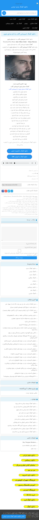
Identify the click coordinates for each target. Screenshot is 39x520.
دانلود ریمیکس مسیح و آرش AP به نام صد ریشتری (22, 425)
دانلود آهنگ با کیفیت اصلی (19, 151)
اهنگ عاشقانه (34, 204)
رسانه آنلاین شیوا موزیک (8, 209)
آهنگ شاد (34, 28)
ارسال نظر (34, 179)
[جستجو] (4, 13)
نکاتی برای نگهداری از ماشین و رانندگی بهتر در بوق (22, 333)
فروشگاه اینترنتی (29, 490)
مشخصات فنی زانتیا (30, 322)
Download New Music (17, 196)
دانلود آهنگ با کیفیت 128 (19, 157)
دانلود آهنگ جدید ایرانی (32, 208)
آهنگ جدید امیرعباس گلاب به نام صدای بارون (27, 199)
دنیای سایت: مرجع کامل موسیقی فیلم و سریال (23, 307)
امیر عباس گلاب (33, 203)
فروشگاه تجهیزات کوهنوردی (25, 480)
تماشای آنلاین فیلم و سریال (25, 465)
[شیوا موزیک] (19, 4)
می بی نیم (31, 470)
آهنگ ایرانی (22, 19)
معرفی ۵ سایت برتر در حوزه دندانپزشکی (25, 373)
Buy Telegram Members (29, 442)
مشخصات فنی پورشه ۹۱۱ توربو (27, 325)
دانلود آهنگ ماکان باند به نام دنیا (27, 416)
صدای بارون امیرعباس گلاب (31, 211)
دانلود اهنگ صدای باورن (14, 208)
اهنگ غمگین (27, 204)
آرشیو (35, 170)
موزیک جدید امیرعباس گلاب (30, 214)
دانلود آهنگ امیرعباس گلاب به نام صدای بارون (20, 34)
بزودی (26, 23)
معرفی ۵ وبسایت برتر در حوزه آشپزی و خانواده (23, 354)
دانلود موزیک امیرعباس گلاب (30, 209)
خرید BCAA (31, 495)
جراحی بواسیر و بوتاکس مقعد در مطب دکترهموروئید (21, 315)
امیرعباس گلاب (25, 203)
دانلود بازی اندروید (28, 475)
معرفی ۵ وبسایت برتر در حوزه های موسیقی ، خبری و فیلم (20, 341)
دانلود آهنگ (20, 204)
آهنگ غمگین (33, 23)
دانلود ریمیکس (10, 23)
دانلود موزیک (5, 208)
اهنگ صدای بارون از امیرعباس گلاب (13, 203)
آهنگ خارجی (26, 28)
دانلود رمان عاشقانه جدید (29, 445)
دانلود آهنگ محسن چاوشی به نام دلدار (25, 419)
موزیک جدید (14, 212)
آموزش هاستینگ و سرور (26, 485)
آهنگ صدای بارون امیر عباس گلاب (29, 201)
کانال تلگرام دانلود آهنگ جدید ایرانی (13, 516)
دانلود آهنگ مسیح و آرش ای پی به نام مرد (24, 432)
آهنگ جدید (13, 19)
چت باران (33, 449)
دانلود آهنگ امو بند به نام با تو (27, 413)
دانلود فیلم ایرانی (29, 455)
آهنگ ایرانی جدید (27, 198)
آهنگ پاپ (19, 23)
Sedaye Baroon (7, 196)
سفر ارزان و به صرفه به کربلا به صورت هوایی (24, 318)
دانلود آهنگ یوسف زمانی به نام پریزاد (25, 404)
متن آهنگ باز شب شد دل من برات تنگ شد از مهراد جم (21, 304)
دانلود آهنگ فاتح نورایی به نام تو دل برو (25, 407)
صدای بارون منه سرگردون (18, 211)
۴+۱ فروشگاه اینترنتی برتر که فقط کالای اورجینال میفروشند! (19, 376)
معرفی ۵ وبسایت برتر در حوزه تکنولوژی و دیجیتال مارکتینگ (19, 357)
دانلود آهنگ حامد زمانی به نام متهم (26, 410)
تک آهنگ (31, 170)
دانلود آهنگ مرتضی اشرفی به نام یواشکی (24, 422)
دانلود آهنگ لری (29, 500)
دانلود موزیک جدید (19, 209)
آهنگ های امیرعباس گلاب (15, 201)
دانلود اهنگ (23, 208)
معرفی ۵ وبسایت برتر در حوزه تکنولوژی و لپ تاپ (22, 360)
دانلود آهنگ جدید (32, 19)
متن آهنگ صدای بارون (7, 211)
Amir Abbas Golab (27, 196)
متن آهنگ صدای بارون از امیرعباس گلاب (27, 212)
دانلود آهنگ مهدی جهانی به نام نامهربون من (23, 429)
